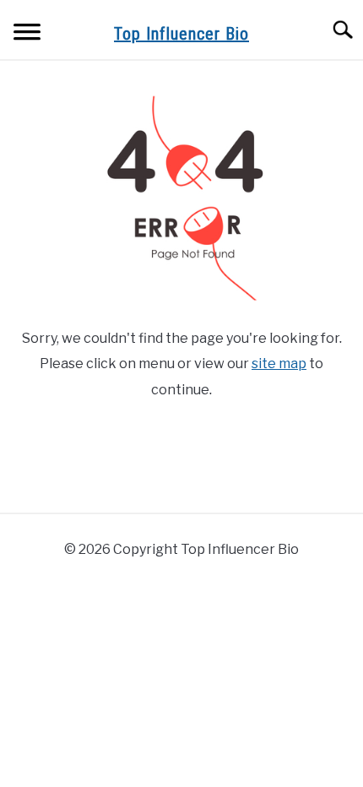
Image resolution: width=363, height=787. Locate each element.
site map (279, 364)
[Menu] (27, 34)
